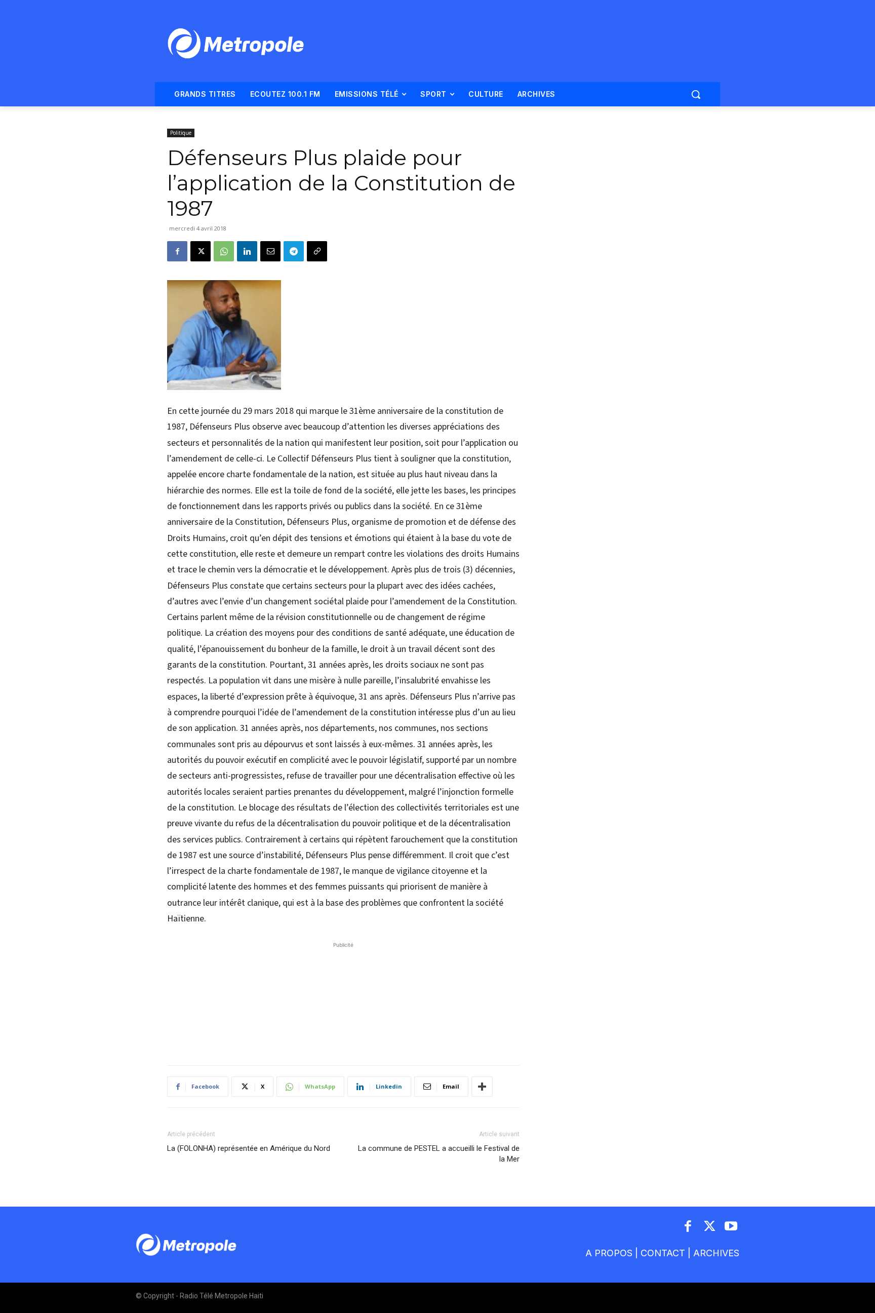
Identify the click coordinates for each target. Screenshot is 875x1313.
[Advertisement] (343, 998)
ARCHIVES (716, 1253)
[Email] (270, 251)
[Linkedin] (247, 251)
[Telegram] (294, 251)
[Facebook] (177, 251)
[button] (696, 94)
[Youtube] (731, 1227)
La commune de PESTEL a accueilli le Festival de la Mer (439, 1154)
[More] (482, 1086)
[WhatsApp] (224, 251)
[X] (200, 251)
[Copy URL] (317, 251)
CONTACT (663, 1253)
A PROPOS (608, 1253)
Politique (180, 132)
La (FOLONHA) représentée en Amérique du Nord (248, 1148)
